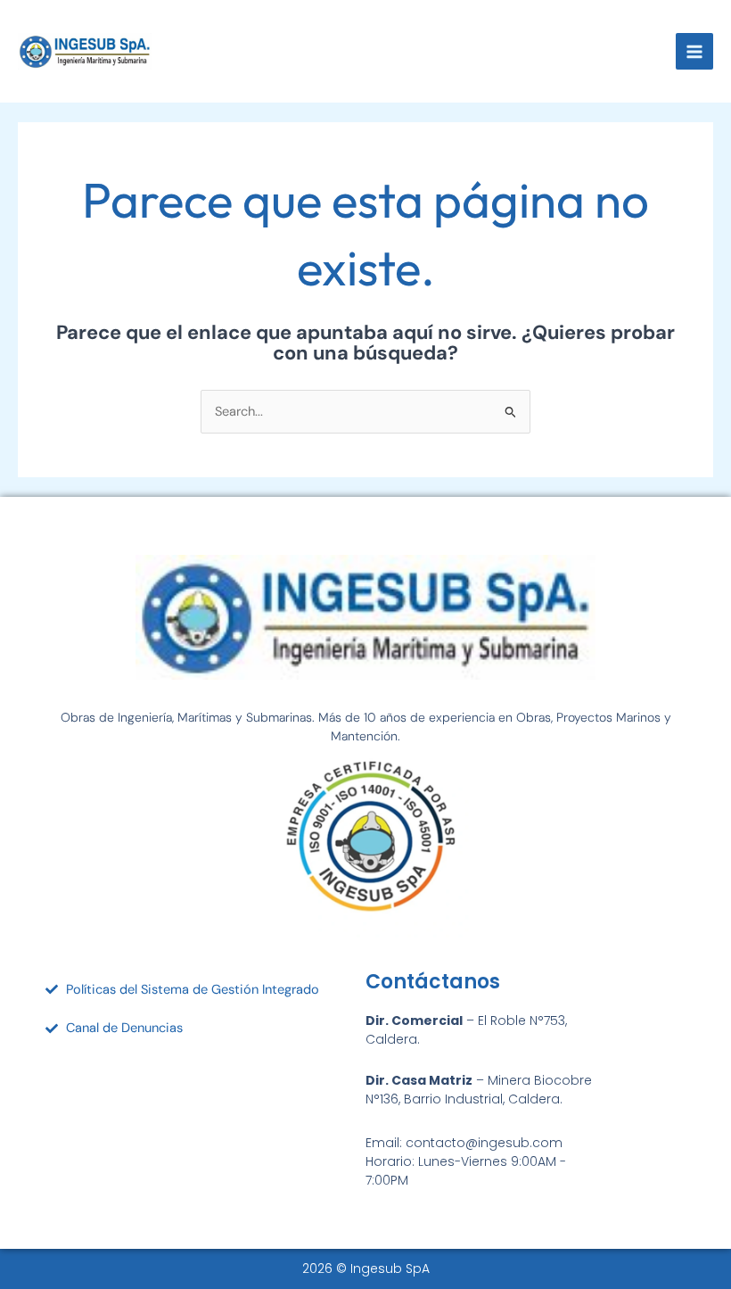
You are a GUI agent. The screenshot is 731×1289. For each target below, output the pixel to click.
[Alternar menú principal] (694, 51)
